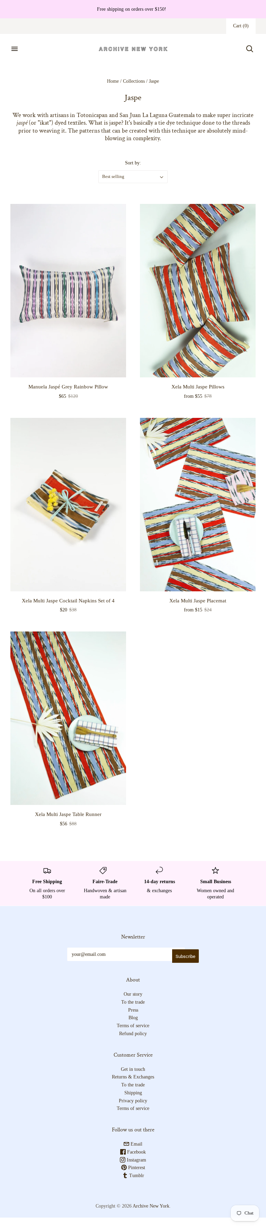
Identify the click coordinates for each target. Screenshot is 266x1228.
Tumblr (136, 1175)
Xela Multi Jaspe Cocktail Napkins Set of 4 (68, 600)
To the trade (133, 1002)
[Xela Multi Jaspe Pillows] (198, 290)
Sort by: (133, 162)
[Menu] (14, 49)
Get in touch (133, 1069)
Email (135, 1144)
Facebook (136, 1152)
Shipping (133, 1092)
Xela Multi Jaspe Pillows (197, 386)
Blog (133, 1017)
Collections (134, 81)
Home (113, 81)
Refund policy (133, 1033)
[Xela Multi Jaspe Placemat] (198, 504)
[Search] (250, 49)
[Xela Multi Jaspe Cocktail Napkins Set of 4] (68, 504)
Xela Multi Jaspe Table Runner (68, 814)
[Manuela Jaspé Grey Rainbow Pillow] (68, 290)
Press (133, 1010)
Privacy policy (133, 1100)
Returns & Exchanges (133, 1076)
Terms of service (133, 1025)
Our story (133, 994)
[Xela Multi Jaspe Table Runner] (68, 718)
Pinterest (136, 1167)
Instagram (135, 1160)
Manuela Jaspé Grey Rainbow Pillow (68, 386)
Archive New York (151, 1206)
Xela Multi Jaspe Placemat (197, 600)
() (241, 25)
